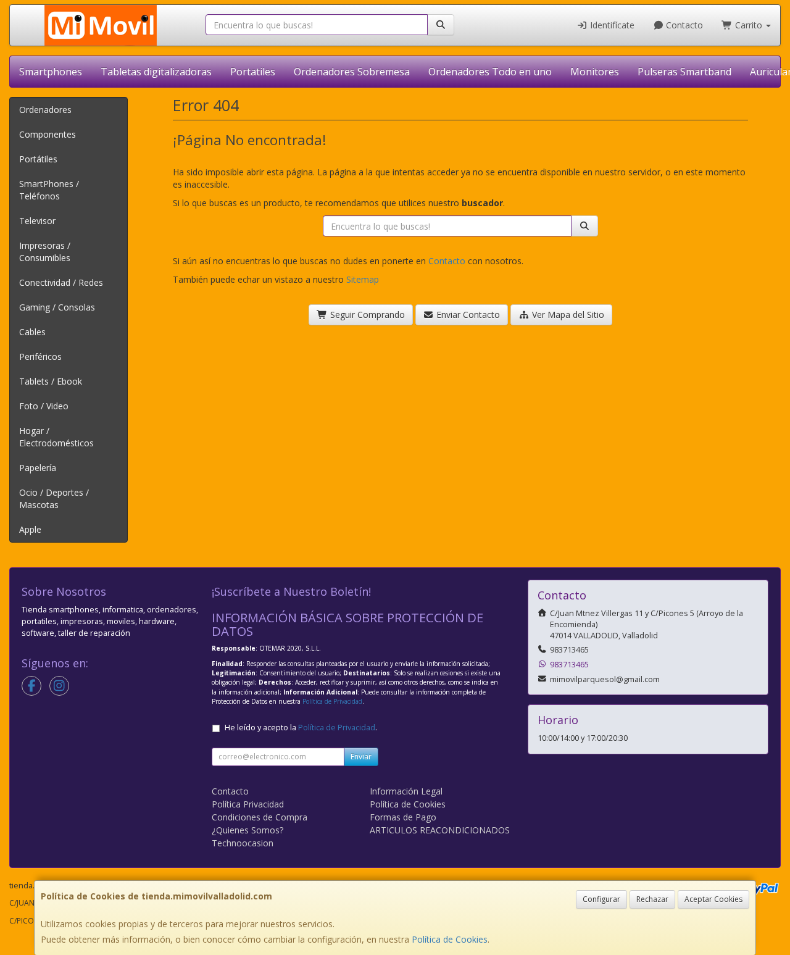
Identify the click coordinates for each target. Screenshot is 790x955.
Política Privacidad (248, 804)
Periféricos (40, 356)
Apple (30, 529)
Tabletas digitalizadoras (156, 71)
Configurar (601, 899)
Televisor (37, 221)
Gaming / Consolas (57, 307)
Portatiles (252, 71)
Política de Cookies (450, 939)
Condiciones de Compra (259, 817)
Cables (32, 332)
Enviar (361, 756)
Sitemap (362, 279)
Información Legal (406, 791)
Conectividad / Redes (61, 282)
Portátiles (38, 159)
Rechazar (652, 899)
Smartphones (50, 71)
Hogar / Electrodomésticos (56, 437)
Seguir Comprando (366, 314)
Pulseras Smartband (684, 71)
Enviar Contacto (467, 314)
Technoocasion (242, 843)
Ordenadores (45, 109)
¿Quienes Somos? (247, 830)
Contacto (683, 25)
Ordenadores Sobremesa (352, 71)
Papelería (37, 467)
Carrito (749, 25)
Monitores (594, 71)
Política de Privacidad (332, 701)
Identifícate (611, 25)
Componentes (47, 134)
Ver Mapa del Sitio (567, 314)
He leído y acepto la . (301, 727)
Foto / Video (44, 406)
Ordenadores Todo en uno (490, 71)
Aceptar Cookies (713, 899)
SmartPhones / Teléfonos (49, 190)
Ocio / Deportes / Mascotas (54, 498)
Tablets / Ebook (50, 381)
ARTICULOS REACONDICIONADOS (440, 830)
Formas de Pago (403, 817)
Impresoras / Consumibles (44, 252)
